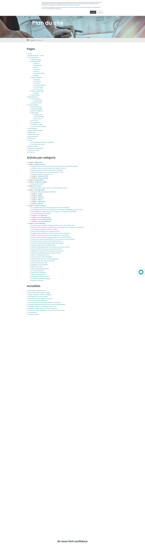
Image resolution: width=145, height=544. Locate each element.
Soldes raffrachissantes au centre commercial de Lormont (47, 172)
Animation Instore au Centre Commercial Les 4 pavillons (47, 170)
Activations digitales (36, 109)
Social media (37, 118)
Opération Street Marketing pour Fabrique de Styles (46, 253)
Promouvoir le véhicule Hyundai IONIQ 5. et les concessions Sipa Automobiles (53, 239)
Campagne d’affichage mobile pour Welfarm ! (43, 192)
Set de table (37, 81)
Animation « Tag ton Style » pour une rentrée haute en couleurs (49, 188)
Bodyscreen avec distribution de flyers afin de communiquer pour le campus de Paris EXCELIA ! (57, 227)
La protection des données (38, 126)
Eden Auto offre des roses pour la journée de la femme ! (47, 249)
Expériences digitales (37, 111)
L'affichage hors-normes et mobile (38, 296)
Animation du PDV (36, 103)
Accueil (30, 53)
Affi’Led (36, 67)
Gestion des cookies (33, 150)
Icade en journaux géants (38, 274)
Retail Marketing (32, 97)
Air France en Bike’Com (37, 271)
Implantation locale (33, 134)
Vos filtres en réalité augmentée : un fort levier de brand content (46, 310)
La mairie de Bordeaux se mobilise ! (41, 213)
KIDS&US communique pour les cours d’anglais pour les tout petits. (50, 235)
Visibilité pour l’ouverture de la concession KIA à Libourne (47, 251)
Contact (30, 140)
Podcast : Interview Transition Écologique (39, 294)
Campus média (39, 180)
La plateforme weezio (37, 124)
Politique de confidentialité (35, 148)
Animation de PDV (43, 176)
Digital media (34, 113)
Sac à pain (37, 79)
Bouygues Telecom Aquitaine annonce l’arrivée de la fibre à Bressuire (50, 233)
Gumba (40, 194)
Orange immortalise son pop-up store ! (42, 174)
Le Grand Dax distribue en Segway (40, 278)
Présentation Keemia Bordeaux (37, 291)
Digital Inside (38, 162)
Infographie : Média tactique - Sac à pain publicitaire (42, 308)
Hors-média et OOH (33, 57)
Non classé (38, 186)
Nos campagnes (32, 128)
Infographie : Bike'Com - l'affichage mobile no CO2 (42, 306)
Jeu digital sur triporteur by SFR (40, 276)
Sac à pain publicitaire (44, 217)
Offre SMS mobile (39, 116)
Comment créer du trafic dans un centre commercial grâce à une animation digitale (54, 166)
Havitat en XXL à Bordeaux (38, 272)
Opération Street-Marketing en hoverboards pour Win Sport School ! (50, 247)
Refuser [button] (100, 12)
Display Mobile (38, 101)
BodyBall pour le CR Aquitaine (39, 265)
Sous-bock (37, 83)
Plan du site (31, 152)
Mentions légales (33, 146)
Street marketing (40, 223)
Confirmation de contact (38, 144)
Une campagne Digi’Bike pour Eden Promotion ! (44, 229)
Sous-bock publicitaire (44, 221)
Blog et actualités (33, 136)
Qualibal (36, 93)
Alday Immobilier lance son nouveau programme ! (45, 259)
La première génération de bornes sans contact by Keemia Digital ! (47, 304)
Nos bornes (34, 120)
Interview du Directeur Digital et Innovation (40, 298)
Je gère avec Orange (36, 267)
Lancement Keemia (33, 314)
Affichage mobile (35, 61)
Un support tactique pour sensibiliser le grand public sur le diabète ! (50, 207)
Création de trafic (36, 99)
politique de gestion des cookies (73, 5)
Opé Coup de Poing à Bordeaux (40, 269)
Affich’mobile (41, 202)
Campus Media (35, 95)
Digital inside (31, 132)
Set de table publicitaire (45, 219)
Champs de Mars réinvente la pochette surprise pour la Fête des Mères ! (51, 237)
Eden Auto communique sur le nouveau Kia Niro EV (45, 231)
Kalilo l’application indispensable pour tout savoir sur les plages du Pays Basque (53, 211)
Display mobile (38, 115)
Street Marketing (36, 59)
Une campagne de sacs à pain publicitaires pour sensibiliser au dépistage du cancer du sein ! (57, 209)
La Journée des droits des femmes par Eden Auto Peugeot (47, 243)
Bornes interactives (36, 107)
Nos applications (36, 122)
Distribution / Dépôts (41, 182)
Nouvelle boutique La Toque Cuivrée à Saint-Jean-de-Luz (47, 241)
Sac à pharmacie (38, 89)
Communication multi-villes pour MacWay (43, 261)
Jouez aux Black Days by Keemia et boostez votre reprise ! (44, 302)
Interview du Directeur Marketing (37, 300)
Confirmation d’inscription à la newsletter (42, 142)
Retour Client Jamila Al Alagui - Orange (39, 292)
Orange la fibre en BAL (37, 184)
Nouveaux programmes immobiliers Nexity (43, 245)
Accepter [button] (93, 12)
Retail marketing (40, 164)
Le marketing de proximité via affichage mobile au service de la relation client (53, 225)
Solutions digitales (33, 105)
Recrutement (31, 138)
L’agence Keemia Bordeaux (35, 130)
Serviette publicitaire (40, 85)
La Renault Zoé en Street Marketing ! (41, 257)
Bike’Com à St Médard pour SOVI (40, 255)
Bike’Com (36, 63)
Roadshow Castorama (37, 280)
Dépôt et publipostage (37, 91)
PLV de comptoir (38, 87)
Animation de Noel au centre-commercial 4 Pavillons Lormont (48, 168)
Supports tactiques (36, 77)
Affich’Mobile (37, 65)
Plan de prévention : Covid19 (36, 55)
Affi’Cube (36, 71)
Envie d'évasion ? (33, 312)
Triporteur (37, 69)
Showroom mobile (39, 73)
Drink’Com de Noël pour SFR (39, 263)
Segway (36, 75)
